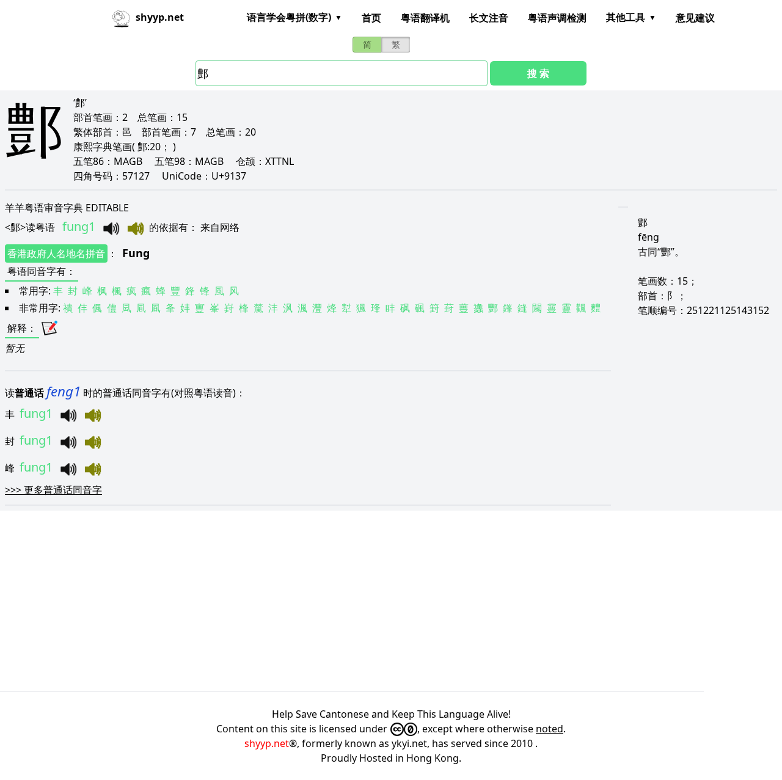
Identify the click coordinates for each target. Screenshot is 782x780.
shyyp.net (266, 743)
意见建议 (695, 17)
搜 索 (538, 73)
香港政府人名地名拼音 (56, 253)
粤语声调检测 (557, 17)
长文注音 (488, 17)
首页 (371, 17)
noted (549, 728)
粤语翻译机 (425, 17)
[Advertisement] (366, 601)
